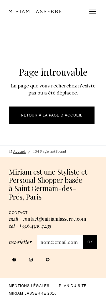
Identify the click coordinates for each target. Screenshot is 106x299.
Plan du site (73, 286)
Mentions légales (29, 286)
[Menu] (93, 11)
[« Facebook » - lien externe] (14, 261)
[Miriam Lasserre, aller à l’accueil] (35, 11)
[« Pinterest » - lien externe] (48, 261)
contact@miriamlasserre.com (54, 219)
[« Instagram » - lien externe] (31, 261)
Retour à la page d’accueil (51, 115)
